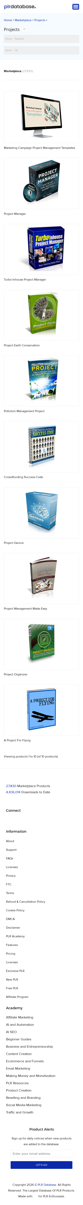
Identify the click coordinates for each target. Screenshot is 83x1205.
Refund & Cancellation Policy (25, 902)
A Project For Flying (17, 740)
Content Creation (19, 1054)
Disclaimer (13, 928)
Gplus (27, 820)
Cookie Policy (15, 910)
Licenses (12, 867)
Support (11, 850)
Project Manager (15, 214)
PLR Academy (15, 936)
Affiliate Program (17, 997)
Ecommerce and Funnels (25, 1061)
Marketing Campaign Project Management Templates (39, 148)
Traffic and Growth (19, 1112)
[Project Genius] (41, 533)
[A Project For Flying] (41, 731)
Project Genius (14, 543)
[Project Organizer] (41, 665)
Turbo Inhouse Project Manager (25, 280)
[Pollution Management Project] (41, 401)
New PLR (12, 980)
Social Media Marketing (23, 1105)
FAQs (9, 858)
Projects (39, 20)
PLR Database (20, 7)
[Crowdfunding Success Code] (41, 467)
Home (8, 20)
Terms (10, 893)
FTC (9, 884)
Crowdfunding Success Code (23, 477)
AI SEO (11, 1032)
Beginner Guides (18, 1039)
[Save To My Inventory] (72, 136)
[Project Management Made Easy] (41, 599)
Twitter (18, 820)
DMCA (10, 919)
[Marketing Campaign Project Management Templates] (41, 138)
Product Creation (18, 1090)
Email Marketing (18, 1069)
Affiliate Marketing (19, 1017)
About (10, 841)
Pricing (10, 954)
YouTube (36, 820)
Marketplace (23, 20)
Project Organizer (15, 674)
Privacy (11, 876)
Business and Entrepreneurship (29, 1047)
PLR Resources (17, 1083)
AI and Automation (20, 1025)
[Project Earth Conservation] (41, 336)
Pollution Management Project (24, 411)
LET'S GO (41, 1165)
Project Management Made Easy (25, 609)
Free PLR (12, 988)
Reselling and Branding (23, 1098)
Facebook (9, 820)
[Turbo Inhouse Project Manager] (41, 270)
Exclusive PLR (15, 971)
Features (12, 945)
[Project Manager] (41, 204)
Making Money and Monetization (30, 1076)
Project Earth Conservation (22, 345)
